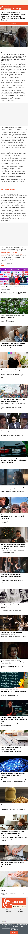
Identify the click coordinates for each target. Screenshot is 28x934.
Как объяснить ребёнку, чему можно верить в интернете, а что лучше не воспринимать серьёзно (14, 839)
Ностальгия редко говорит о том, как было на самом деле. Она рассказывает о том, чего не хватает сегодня (13, 402)
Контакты (8, 912)
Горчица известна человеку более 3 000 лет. (13, 809)
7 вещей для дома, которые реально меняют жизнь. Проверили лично (13, 344)
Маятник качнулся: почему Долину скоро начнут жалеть (12, 633)
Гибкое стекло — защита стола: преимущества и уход (11, 748)
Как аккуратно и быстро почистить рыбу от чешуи (12, 863)
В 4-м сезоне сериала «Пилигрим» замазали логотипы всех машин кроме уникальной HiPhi (14, 460)
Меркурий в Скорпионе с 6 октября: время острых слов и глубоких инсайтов (13, 775)
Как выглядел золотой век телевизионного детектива (10, 432)
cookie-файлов (14, 929)
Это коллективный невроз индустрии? (12, 465)
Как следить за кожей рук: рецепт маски (12, 889)
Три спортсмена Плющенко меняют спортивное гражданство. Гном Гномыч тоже (13, 288)
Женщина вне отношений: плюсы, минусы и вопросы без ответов (12, 488)
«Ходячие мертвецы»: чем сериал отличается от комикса (11, 188)
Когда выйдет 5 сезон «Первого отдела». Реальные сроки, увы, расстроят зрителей (11, 576)
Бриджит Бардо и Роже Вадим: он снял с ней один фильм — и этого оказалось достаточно (14, 605)
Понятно (14, 932)
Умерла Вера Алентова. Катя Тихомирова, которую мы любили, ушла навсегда (12, 662)
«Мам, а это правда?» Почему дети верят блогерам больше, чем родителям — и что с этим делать (12, 833)
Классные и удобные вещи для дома (11, 347)
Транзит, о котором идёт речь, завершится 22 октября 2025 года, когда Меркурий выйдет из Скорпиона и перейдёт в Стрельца (13, 781)
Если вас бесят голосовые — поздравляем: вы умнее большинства (13, 690)
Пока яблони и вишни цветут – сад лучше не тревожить (12, 316)
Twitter (20, 912)
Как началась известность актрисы (11, 610)
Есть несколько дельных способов (11, 866)
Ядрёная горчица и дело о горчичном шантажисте (13, 806)
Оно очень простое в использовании (11, 751)
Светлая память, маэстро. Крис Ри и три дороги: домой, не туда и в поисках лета (14, 719)
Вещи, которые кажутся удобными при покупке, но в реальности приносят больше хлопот (13, 376)
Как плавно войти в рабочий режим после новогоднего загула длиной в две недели (13, 546)
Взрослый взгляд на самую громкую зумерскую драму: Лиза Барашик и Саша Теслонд (13, 516)
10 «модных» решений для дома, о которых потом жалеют (12, 371)
